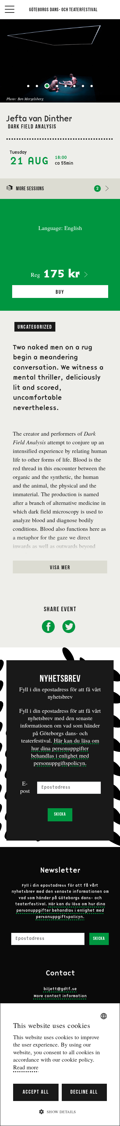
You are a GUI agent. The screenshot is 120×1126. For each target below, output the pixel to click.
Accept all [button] (36, 1092)
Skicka (60, 814)
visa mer (60, 568)
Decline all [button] (84, 1092)
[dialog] (60, 1064)
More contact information (60, 996)
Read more (25, 1067)
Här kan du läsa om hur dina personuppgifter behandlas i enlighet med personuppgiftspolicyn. (65, 751)
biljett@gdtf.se (60, 989)
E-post (25, 787)
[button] (60, 1111)
